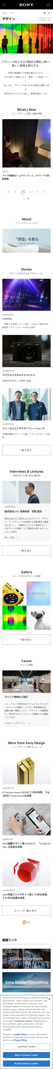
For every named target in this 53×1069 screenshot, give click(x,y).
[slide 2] (15, 191)
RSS (28, 922)
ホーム (4, 13)
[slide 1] (8, 191)
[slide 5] (37, 191)
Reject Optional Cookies (26, 1055)
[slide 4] (30, 191)
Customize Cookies (26, 1046)
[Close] (49, 999)
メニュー (43, 19)
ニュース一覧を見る (25, 910)
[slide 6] (44, 191)
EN (49, 13)
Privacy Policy (20, 1040)
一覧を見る (25, 450)
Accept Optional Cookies (27, 1063)
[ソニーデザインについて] (26, 241)
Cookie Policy (20, 1034)
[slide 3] (22, 191)
